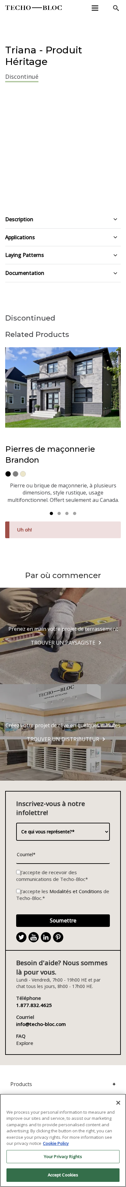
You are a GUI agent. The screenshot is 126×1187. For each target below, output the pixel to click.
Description (19, 219)
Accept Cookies (63, 1175)
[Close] (118, 1103)
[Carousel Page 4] (74, 513)
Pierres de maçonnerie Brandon (50, 454)
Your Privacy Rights (63, 1156)
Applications (20, 237)
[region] (63, 1140)
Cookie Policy (56, 1143)
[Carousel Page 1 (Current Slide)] (51, 513)
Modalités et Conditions (75, 891)
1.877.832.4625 (34, 1005)
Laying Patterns (24, 254)
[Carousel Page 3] (66, 513)
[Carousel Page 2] (59, 513)
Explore (24, 1043)
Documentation (24, 272)
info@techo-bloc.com (41, 1024)
